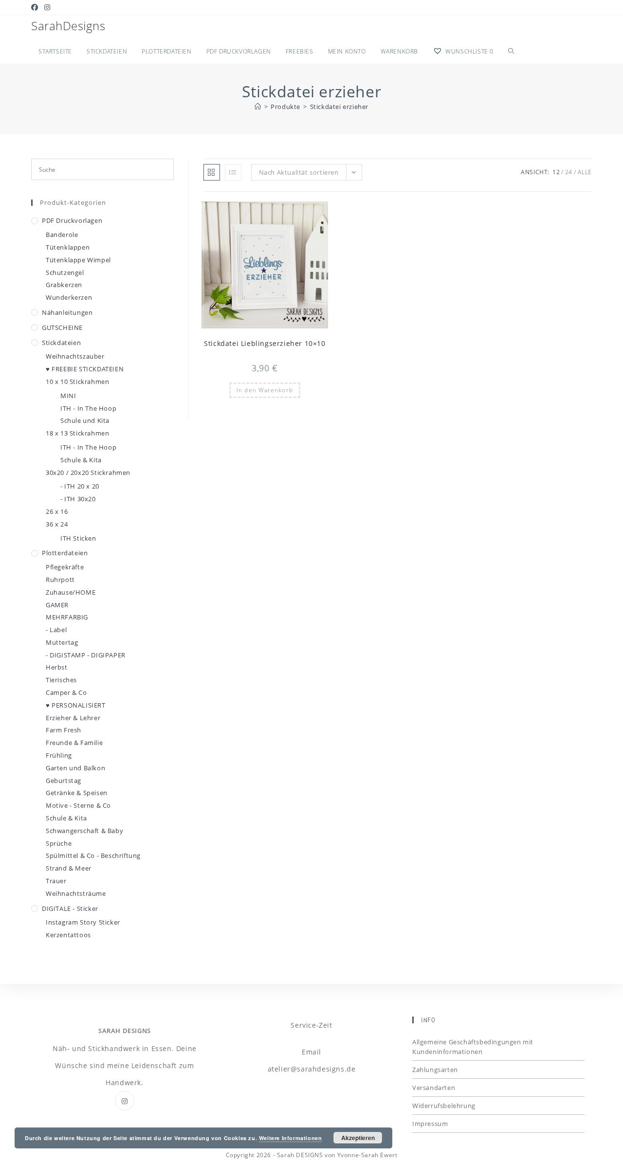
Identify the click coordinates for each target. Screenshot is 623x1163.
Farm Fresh (63, 730)
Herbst (57, 667)
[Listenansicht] (233, 172)
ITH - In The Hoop (88, 408)
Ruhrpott (60, 579)
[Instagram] (124, 1100)
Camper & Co (66, 692)
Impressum (430, 1123)
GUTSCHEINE (62, 327)
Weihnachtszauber (75, 356)
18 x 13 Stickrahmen (77, 433)
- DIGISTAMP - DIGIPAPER (86, 655)
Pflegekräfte (65, 567)
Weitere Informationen (290, 1138)
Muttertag (62, 642)
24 (568, 172)
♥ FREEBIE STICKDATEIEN (85, 368)
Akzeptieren (358, 1137)
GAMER (57, 604)
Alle (585, 172)
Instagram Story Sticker (83, 922)
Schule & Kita (81, 459)
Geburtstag (63, 780)
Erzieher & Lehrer (73, 717)
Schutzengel (65, 272)
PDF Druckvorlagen (72, 220)
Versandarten (433, 1087)
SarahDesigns (68, 26)
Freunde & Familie (74, 742)
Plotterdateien (65, 552)
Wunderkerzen (69, 297)
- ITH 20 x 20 (79, 486)
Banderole (62, 234)
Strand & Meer (69, 868)
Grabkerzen (64, 284)
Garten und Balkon (75, 767)
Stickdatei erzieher (339, 106)
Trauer (56, 880)
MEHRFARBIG (67, 617)
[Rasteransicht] (211, 172)
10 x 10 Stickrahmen (77, 381)
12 (556, 172)
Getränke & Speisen (77, 792)
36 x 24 (57, 524)
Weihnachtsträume (76, 893)
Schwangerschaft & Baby (84, 830)
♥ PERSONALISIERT (76, 705)
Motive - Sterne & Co (78, 805)
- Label (56, 629)
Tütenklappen (68, 247)
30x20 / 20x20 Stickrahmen (88, 472)
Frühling (59, 755)
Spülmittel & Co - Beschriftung (93, 855)
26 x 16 (57, 511)
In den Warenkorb (265, 390)
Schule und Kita (85, 420)
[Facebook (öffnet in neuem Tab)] (36, 7)
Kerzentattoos (68, 934)
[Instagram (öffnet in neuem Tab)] (47, 7)
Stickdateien (61, 342)
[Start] (258, 106)
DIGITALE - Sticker (70, 908)
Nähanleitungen (67, 312)
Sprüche (59, 843)
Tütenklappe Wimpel (78, 259)
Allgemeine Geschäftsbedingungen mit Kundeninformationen (472, 1046)
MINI (68, 395)
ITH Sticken (78, 538)
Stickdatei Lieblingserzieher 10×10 (264, 343)
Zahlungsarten (435, 1069)
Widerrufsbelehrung (444, 1105)
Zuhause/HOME (70, 592)
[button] (297, 213)
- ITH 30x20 (78, 498)
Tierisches (61, 679)
